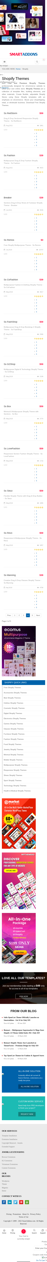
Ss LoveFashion (12, 448)
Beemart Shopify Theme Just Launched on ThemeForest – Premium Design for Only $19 (21, 1044)
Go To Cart (19, 1230)
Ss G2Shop (9, 364)
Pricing (12, 1233)
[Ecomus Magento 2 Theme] (19, 651)
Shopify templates (28, 97)
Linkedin (10, 1202)
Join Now (23, 996)
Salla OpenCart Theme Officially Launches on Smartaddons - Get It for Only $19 (21, 1019)
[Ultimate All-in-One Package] (19, 938)
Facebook (4, 1202)
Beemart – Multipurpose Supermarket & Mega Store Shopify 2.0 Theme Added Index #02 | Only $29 (24, 1031)
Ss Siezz (8, 490)
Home (4, 1233)
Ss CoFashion (11, 279)
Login (32, 11)
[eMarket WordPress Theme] (19, 823)
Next (38, 615)
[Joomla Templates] (23, 54)
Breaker (8, 197)
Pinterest (21, 1202)
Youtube (27, 1202)
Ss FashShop (10, 322)
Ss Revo (8, 533)
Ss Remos (9, 240)
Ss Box (7, 406)
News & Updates (9, 1023)
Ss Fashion (9, 155)
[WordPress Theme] (19, 881)
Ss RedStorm (10, 113)
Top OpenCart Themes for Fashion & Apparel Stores (24, 1056)
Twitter (15, 1202)
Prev (9, 615)
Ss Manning (10, 575)
